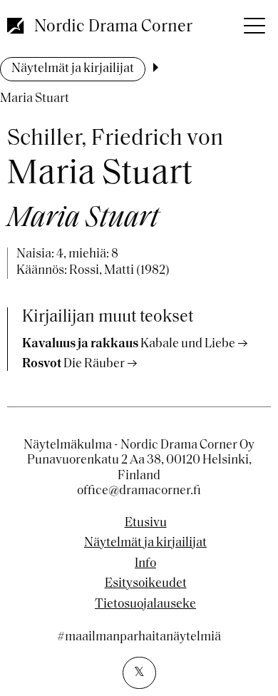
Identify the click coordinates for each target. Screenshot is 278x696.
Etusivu (146, 523)
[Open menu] (253, 21)
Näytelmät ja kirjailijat (72, 69)
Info (145, 564)
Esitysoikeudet (146, 584)
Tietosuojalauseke (145, 604)
